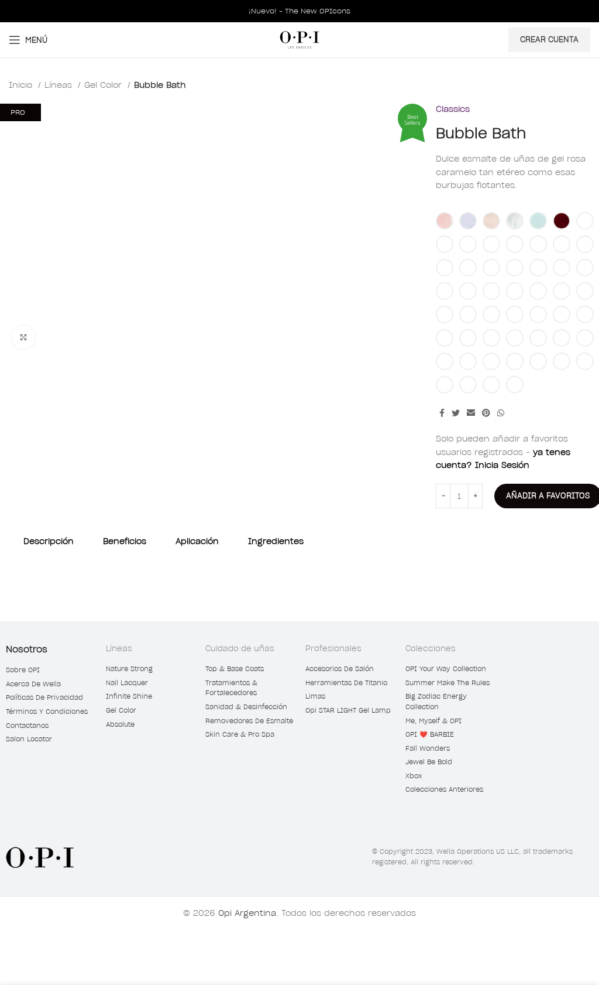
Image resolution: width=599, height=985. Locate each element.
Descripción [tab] (48, 541)
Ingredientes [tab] (276, 541)
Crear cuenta (549, 40)
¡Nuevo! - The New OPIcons (299, 10)
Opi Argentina (247, 913)
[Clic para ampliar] (23, 337)
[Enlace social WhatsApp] (501, 412)
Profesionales (333, 649)
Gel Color (104, 85)
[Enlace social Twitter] (455, 412)
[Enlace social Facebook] (442, 412)
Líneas (59, 85)
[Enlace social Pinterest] (486, 412)
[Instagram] (534, 653)
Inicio (22, 85)
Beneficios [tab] (124, 541)
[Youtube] (554, 653)
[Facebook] (513, 653)
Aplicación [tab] (197, 541)
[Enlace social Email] (470, 412)
